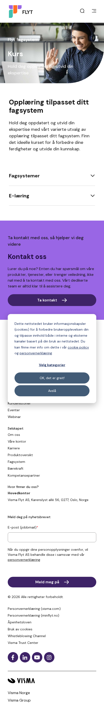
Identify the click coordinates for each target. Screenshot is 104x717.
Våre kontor (17, 441)
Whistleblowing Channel (27, 636)
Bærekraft (15, 468)
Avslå (52, 391)
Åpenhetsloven (19, 622)
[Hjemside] (22, 11)
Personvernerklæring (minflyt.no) (33, 615)
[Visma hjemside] (52, 680)
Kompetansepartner (24, 475)
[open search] (82, 11)
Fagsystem (16, 461)
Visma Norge (19, 692)
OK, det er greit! (52, 378)
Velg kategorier (52, 365)
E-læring (19, 196)
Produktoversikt (20, 455)
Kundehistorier (19, 403)
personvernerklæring (36, 353)
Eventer (14, 410)
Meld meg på (47, 582)
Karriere (14, 448)
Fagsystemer (24, 176)
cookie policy (78, 347)
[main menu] (94, 11)
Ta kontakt (47, 300)
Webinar (14, 417)
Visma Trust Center (23, 642)
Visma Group (19, 700)
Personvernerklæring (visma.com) (34, 608)
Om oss (14, 434)
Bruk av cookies (20, 629)
